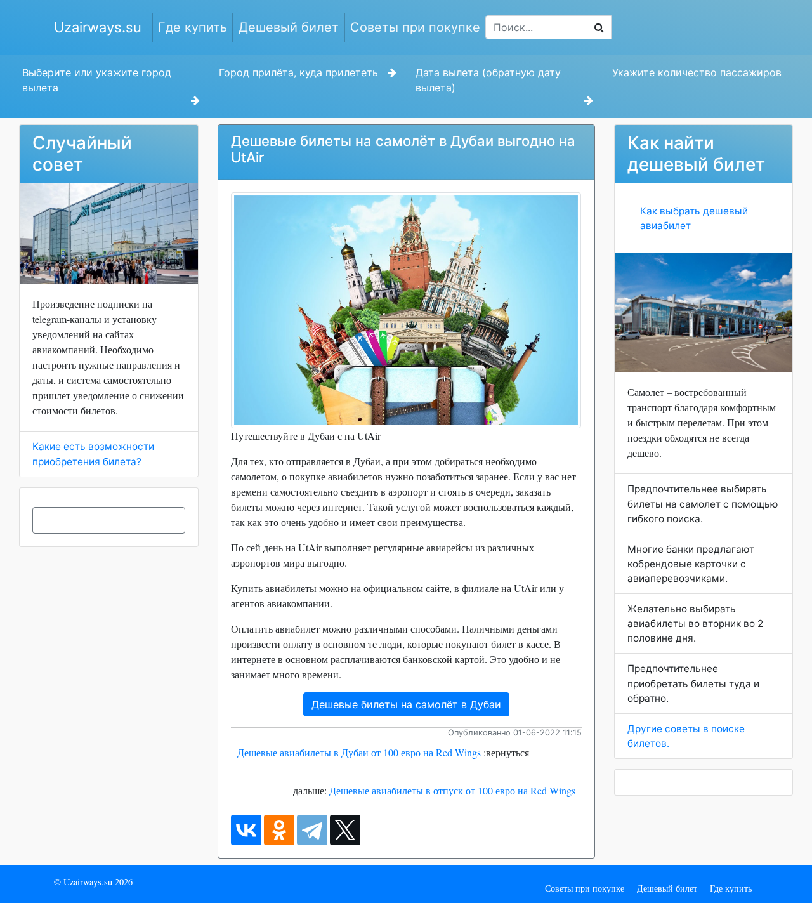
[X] (345, 830)
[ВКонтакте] (246, 830)
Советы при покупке (415, 27)
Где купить (192, 27)
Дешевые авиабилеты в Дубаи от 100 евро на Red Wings (359, 752)
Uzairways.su (97, 27)
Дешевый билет (289, 27)
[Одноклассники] (279, 830)
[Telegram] (312, 830)
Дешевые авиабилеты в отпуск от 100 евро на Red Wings (452, 790)
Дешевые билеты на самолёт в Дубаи (406, 704)
